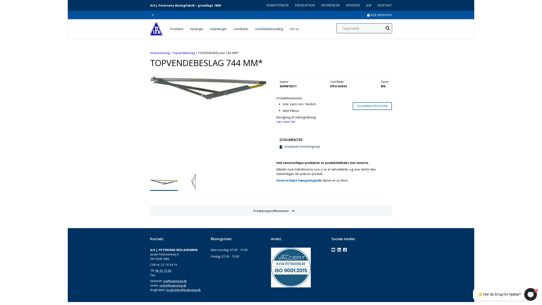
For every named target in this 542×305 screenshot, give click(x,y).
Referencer (330, 5)
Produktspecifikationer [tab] (271, 211)
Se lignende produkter (372, 106)
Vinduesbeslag (160, 53)
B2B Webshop (381, 15)
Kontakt (385, 5)
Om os (294, 29)
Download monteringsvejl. (302, 146)
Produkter (177, 29)
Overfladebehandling (269, 29)
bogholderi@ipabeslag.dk (184, 290)
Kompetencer (278, 5)
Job (368, 5)
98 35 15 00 (163, 271)
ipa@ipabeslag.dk (175, 281)
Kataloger (196, 29)
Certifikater (240, 29)
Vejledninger (218, 29)
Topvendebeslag (183, 53)
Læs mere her (286, 122)
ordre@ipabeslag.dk (172, 285)
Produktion (305, 5)
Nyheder (353, 5)
